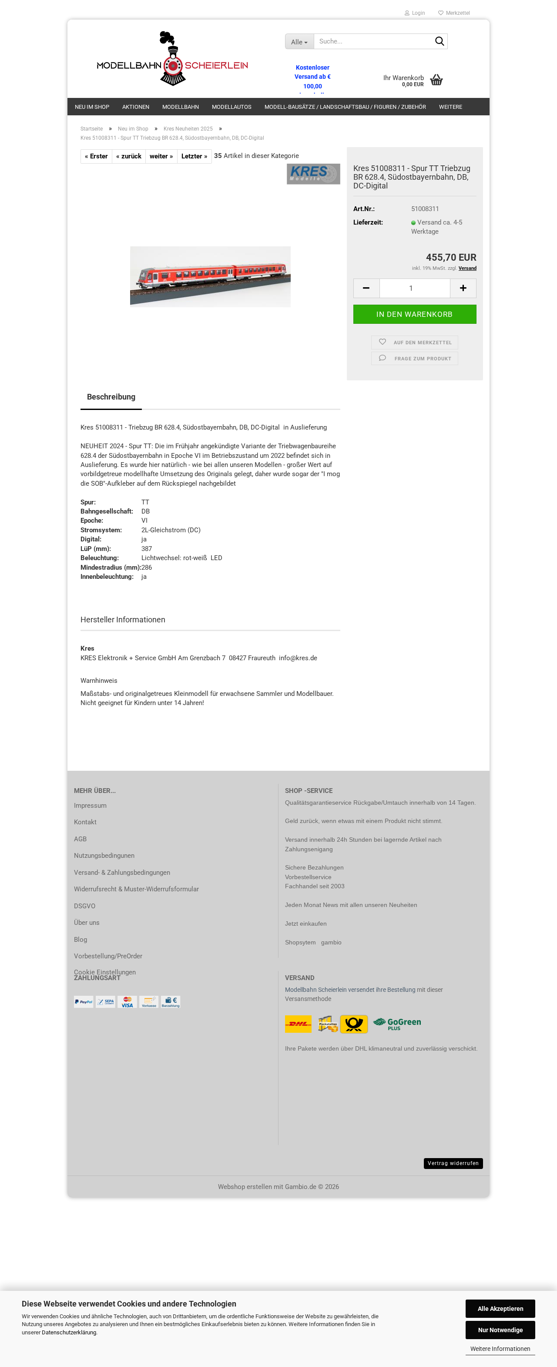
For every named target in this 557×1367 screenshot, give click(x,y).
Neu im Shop (92, 107)
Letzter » (194, 156)
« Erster (96, 156)
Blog (80, 940)
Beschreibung (111, 396)
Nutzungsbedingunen (104, 856)
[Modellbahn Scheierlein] (173, 59)
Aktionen (135, 107)
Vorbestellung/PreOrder (108, 956)
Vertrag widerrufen (453, 1163)
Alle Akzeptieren (500, 1308)
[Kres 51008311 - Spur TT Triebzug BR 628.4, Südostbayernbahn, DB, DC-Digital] (210, 261)
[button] (366, 288)
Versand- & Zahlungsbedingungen (122, 873)
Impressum (90, 805)
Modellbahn (180, 107)
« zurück (128, 156)
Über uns (87, 923)
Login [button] (417, 13)
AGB (80, 839)
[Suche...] (439, 42)
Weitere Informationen (500, 1348)
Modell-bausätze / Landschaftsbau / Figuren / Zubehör (345, 107)
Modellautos (232, 107)
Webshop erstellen (245, 1187)
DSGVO (84, 906)
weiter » (161, 156)
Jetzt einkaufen (306, 923)
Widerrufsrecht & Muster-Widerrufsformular (136, 889)
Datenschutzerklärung (69, 1332)
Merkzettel (456, 13)
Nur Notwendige (500, 1330)
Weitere (450, 107)
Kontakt (85, 822)
